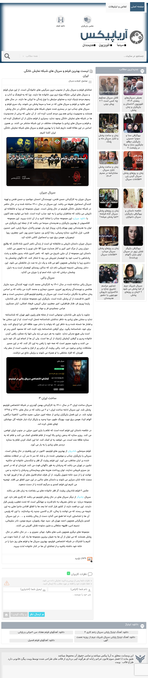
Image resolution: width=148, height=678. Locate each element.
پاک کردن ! (17, 614)
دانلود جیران (79, 218)
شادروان (72, 451)
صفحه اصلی (137, 6)
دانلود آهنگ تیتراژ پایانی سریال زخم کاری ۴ (106, 632)
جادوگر (80, 497)
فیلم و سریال (74, 81)
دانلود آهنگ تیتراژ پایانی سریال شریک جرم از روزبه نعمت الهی (106, 639)
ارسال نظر (35, 614)
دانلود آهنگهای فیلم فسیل (41, 640)
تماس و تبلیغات (117, 6)
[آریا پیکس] (112, 38)
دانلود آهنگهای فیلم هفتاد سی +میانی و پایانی (41, 632)
